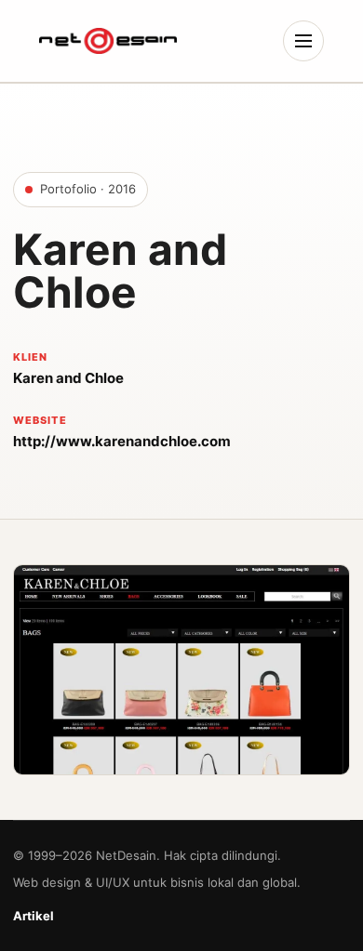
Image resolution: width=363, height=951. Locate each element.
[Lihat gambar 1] (181, 669)
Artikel (33, 915)
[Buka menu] (303, 40)
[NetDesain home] (108, 41)
